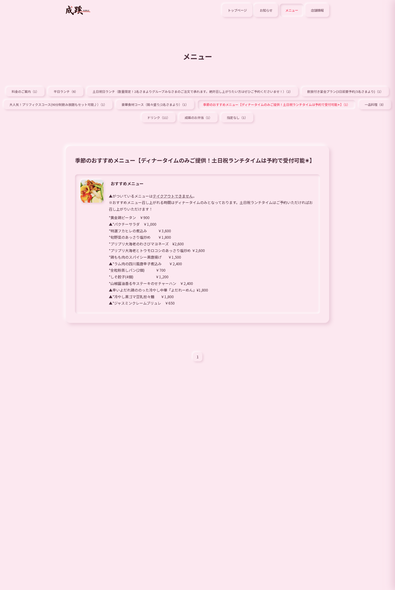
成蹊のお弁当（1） (198, 117)
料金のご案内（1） (25, 91)
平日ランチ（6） (66, 91)
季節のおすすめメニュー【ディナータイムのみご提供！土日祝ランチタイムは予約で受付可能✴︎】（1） (276, 104)
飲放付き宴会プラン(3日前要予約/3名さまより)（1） (345, 91)
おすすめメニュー (127, 183)
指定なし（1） (237, 117)
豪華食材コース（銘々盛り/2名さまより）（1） (155, 104)
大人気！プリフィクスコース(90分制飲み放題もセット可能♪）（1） (58, 104)
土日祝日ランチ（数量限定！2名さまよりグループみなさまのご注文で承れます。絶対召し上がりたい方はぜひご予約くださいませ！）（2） (193, 91)
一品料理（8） (375, 104)
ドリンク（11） (158, 117)
